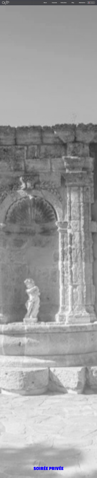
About (45, 2)
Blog (73, 2)
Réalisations (82, 2)
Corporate (54, 2)
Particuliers (64, 2)
